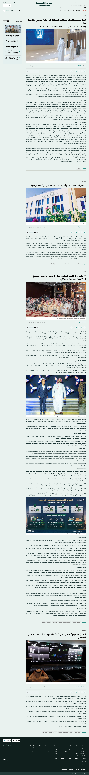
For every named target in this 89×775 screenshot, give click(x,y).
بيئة (48, 751)
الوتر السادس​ (54, 749)
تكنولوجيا (42, 8)
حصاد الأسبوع (76, 761)
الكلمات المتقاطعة (54, 761)
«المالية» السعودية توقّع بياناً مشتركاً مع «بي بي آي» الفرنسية (69, 10)
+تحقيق (77, 764)
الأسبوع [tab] (5, 21)
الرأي (60, 8)
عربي (85, 2)
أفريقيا (77, 753)
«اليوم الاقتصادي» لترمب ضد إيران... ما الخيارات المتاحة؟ (12, 36)
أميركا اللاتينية (76, 755)
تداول (55, 732)
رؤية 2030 (55, 622)
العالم (63, 8)
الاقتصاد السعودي (76, 264)
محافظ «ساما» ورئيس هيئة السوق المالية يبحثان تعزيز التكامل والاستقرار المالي (11, 52)
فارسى (73, 2)
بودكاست (21, 8)
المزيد (14, 8)
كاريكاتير (70, 749)
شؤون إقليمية (84, 755)
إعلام (56, 753)
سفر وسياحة (33, 749)
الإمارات (78, 168)
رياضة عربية (84, 763)
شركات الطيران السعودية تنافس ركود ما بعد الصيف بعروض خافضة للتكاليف (11, 59)
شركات (50, 732)
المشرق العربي (82, 753)
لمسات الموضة (33, 751)
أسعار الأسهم (77, 732)
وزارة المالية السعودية (66, 264)
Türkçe (79, 2)
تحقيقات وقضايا (76, 763)
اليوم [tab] (7, 21)
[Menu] (85, 8)
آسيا (77, 751)
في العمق (28, 8)
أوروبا (77, 749)
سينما (56, 751)
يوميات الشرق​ (37, 8)
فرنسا (52, 264)
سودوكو (55, 763)
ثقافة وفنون (52, 8)
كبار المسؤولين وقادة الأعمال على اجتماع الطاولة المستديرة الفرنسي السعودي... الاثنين (12, 42)
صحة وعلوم (47, 8)
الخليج (83, 749)
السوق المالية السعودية (63, 732)
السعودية (58, 264)
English (82, 2)
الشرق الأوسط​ (68, 8)
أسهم (71, 732)
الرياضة (33, 8)
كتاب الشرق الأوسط (68, 751)
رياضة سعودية (83, 761)
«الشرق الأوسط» (79, 65)
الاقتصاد (57, 8)
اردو (76, 2)
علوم (48, 749)
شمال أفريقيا (82, 751)
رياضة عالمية (84, 764)
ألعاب (17, 8)
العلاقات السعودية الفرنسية (65, 622)
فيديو (25, 8)
